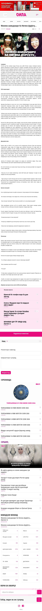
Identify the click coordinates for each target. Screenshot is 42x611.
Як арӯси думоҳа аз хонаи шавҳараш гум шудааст (15, 471)
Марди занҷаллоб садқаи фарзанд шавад (15, 430)
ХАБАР (4, 21)
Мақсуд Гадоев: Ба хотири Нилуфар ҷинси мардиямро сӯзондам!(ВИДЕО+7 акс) (16, 313)
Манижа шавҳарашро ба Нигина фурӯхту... (16, 525)
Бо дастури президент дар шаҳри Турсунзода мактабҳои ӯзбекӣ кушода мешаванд (17, 502)
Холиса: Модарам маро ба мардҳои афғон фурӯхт (16, 304)
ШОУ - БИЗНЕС (33, 21)
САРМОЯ (11, 21)
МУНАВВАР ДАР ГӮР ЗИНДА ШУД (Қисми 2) (15, 323)
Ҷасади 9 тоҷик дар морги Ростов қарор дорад (15, 479)
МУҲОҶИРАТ (26, 21)
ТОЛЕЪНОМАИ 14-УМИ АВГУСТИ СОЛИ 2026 (15, 436)
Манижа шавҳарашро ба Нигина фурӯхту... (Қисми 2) (16, 519)
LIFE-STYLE (19, 21)
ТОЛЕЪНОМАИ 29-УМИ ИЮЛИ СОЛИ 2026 (15, 408)
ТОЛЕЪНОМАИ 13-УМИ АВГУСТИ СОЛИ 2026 (15, 425)
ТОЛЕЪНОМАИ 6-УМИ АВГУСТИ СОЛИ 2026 (15, 413)
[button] (37, 15)
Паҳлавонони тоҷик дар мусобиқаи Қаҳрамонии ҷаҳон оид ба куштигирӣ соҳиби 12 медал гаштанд (14, 487)
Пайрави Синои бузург (9, 495)
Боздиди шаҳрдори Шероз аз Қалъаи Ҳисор (16, 508)
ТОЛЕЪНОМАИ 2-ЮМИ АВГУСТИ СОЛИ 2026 (15, 419)
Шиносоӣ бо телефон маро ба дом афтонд (16, 296)
